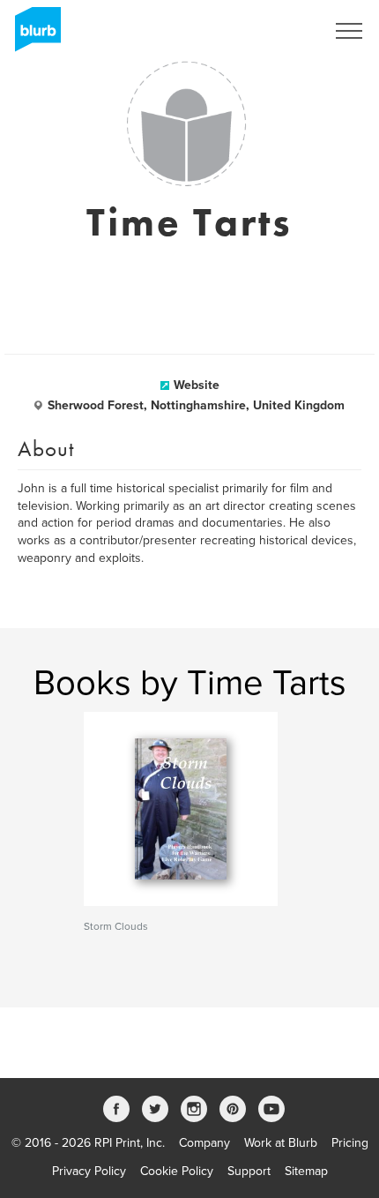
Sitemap (306, 1171)
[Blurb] (33, 35)
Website (196, 385)
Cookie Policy (176, 1171)
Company (204, 1142)
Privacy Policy (89, 1171)
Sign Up (280, 31)
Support (249, 1171)
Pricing (349, 1142)
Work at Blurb (280, 1142)
